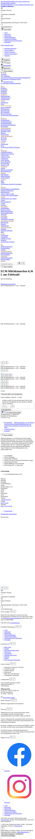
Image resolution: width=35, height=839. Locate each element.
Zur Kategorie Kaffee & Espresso (10, 147)
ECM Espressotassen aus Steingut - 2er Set (13, 555)
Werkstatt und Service (10, 655)
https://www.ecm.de (6, 506)
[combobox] (9, 264)
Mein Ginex (7, 647)
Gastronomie (8, 653)
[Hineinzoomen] (10, 375)
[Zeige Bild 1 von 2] (1, 365)
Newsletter (7, 42)
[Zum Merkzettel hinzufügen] (4, 522)
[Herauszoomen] (2, 375)
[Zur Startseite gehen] (7, 45)
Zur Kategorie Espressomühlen (9, 115)
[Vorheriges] (2, 362)
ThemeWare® (18, 826)
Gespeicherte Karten (15, 79)
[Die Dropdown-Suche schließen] (23, 263)
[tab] (19, 425)
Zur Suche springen (21, 1)
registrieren (7, 76)
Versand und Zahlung (10, 39)
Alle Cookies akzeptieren (7, 834)
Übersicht (4, 77)
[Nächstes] (6, 362)
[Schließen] (1, 373)
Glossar (6, 658)
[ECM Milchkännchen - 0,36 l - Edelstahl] (13, 285)
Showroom (7, 652)
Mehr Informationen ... (23, 832)
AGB (5, 32)
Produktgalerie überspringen (9, 514)
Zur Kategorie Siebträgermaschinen (11, 83)
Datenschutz (7, 36)
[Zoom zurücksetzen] (6, 375)
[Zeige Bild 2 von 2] (3, 365)
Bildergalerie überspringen (8, 284)
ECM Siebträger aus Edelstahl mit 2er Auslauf (14, 534)
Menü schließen (8, 71)
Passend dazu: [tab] (8, 511)
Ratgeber (6, 657)
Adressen (20, 77)
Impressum (7, 34)
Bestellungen (26, 77)
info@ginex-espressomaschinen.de (12, 618)
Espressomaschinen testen (11, 650)
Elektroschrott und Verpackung (13, 40)
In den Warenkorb (6, 409)
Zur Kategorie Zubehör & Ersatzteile (11, 184)
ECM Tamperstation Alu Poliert (10, 570)
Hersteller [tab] (7, 431)
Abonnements (5, 79)
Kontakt (6, 649)
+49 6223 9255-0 (6, 499)
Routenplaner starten (9, 697)
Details (3, 528)
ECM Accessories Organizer (9, 544)
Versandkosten (5, 820)
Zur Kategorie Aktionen (7, 242)
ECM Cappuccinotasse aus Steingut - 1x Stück (14, 524)
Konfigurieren (19, 834)
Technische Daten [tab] (9, 429)
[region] (17, 337)
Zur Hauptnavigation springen (15, 2)
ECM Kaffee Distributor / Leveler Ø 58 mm (13, 581)
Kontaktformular (15, 623)
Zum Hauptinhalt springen (8, 1)
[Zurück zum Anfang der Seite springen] (2, 828)
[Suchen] (19, 263)
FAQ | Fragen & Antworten (12, 660)
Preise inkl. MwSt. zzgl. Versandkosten (11, 394)
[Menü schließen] (1, 85)
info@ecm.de (4, 503)
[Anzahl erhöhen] (12, 406)
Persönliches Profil (12, 77)
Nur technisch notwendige (8, 835)
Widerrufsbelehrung (10, 37)
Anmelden (4, 74)
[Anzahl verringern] (4, 406)
